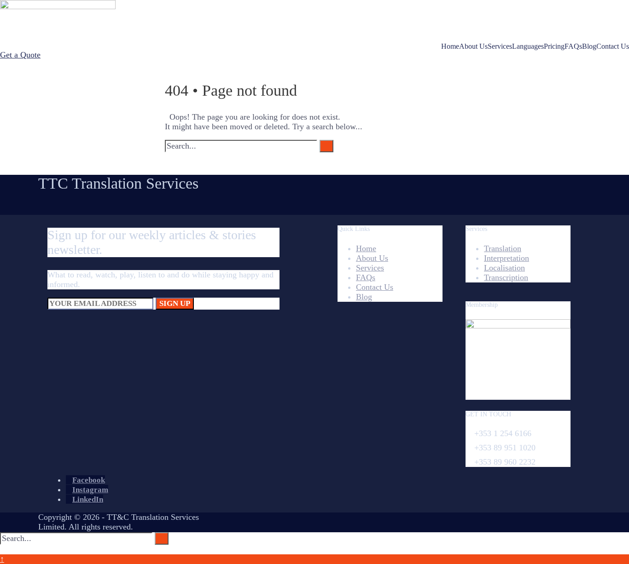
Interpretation (506, 258)
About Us (473, 46)
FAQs (573, 46)
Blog (589, 46)
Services (500, 46)
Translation (502, 248)
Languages (528, 46)
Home (450, 46)
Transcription (506, 277)
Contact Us (612, 46)
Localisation (504, 267)
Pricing (554, 46)
